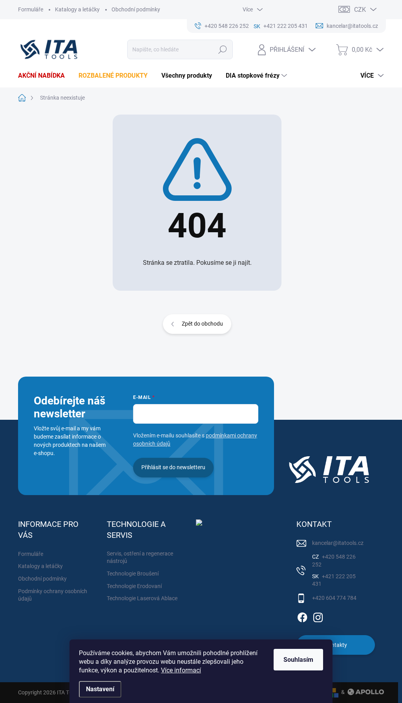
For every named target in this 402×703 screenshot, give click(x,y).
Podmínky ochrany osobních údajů (52, 595)
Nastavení (100, 689)
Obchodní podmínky (135, 9)
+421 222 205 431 (334, 580)
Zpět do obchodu (202, 324)
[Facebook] (302, 616)
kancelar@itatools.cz (338, 543)
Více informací (181, 670)
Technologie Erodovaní (134, 586)
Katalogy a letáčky (77, 9)
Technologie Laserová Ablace (142, 598)
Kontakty (336, 645)
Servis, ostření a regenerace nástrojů (140, 557)
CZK (360, 9)
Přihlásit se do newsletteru (173, 467)
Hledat (222, 49)
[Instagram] (318, 616)
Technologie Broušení (133, 573)
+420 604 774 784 (334, 598)
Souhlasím (298, 659)
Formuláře (30, 9)
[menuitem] (44, 75)
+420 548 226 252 (334, 561)
